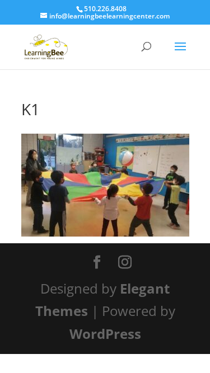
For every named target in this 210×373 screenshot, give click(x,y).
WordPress (105, 333)
